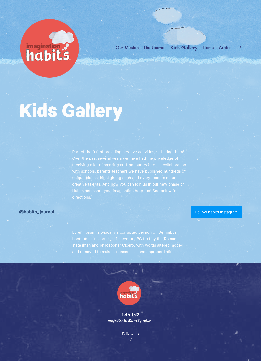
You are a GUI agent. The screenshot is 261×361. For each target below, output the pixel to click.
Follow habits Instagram (216, 212)
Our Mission (127, 47)
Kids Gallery (184, 47)
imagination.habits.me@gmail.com (130, 320)
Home (208, 47)
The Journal (154, 47)
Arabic (225, 47)
